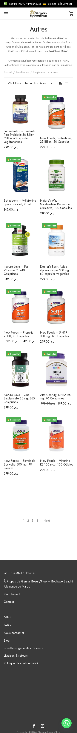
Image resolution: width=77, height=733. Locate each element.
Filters (17, 83)
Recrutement (12, 594)
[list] (67, 83)
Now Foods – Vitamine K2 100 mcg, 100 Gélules (56, 462)
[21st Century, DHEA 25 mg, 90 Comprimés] (56, 370)
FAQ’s (7, 625)
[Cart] (71, 13)
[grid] (61, 83)
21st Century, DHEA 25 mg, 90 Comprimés (55, 397)
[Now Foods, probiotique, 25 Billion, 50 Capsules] (56, 113)
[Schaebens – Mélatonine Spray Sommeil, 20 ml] (20, 175)
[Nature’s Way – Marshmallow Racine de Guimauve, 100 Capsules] (56, 175)
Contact (9, 602)
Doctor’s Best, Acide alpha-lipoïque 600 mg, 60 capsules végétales (55, 270)
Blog (7, 640)
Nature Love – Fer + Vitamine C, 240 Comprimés (17, 270)
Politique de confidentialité (21, 663)
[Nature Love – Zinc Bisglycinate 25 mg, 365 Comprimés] (20, 370)
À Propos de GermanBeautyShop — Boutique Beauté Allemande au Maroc (38, 584)
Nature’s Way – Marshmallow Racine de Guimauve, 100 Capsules (56, 204)
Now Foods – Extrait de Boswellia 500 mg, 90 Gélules (19, 464)
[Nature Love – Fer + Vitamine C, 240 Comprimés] (20, 241)
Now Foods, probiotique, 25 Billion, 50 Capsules (56, 140)
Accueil (8, 72)
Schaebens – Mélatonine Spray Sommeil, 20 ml (20, 202)
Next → (49, 520)
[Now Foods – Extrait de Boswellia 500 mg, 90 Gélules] (20, 435)
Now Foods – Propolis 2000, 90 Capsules (18, 334)
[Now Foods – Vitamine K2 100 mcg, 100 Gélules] (56, 435)
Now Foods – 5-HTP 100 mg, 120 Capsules (54, 334)
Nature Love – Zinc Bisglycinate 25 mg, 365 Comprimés (19, 398)
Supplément (22, 72)
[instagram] (42, 726)
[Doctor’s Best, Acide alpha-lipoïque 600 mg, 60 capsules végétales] (56, 241)
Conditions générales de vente (23, 648)
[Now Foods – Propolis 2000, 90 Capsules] (20, 307)
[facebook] (34, 726)
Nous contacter (14, 633)
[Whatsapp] (66, 723)
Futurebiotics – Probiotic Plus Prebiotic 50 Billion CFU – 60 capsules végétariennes (20, 136)
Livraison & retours (16, 655)
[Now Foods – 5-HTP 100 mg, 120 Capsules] (56, 307)
